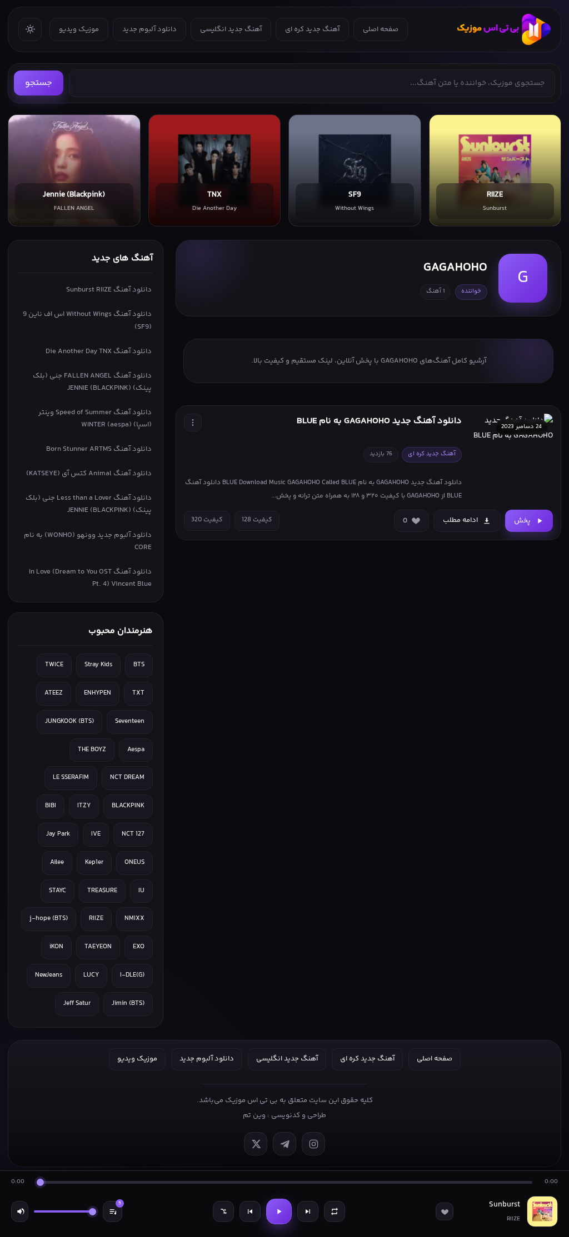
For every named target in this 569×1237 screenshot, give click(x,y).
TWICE (54, 665)
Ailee (57, 862)
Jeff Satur (77, 1003)
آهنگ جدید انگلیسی (231, 29)
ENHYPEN (97, 693)
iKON (56, 947)
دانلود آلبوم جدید (149, 29)
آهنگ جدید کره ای (312, 29)
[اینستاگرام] (313, 1143)
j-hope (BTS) (48, 918)
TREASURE (102, 891)
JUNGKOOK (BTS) (69, 721)
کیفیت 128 (257, 520)
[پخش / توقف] (279, 1211)
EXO (138, 947)
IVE (96, 834)
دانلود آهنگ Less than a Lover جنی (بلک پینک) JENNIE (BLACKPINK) (89, 504)
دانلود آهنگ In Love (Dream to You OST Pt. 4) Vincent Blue (90, 578)
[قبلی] (250, 1211)
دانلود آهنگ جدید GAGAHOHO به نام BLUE (379, 421)
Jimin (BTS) (128, 1003)
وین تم (254, 1115)
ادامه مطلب (460, 520)
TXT (138, 693)
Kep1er (94, 862)
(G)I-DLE (132, 975)
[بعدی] (307, 1211)
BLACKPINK (128, 806)
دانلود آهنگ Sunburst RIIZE (109, 289)
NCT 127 (133, 834)
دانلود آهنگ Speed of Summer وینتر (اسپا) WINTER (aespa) (95, 418)
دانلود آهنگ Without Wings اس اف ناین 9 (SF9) (87, 320)
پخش (522, 520)
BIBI (50, 806)
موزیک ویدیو (79, 29)
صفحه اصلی (380, 29)
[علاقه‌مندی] (444, 1211)
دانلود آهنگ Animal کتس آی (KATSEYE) (89, 473)
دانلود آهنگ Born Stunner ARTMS (99, 449)
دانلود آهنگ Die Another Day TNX (99, 351)
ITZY (84, 806)
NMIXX (134, 918)
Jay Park (58, 834)
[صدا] (19, 1211)
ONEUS (134, 862)
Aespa (135, 750)
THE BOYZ (92, 750)
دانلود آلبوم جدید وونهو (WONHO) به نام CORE (88, 541)
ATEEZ (53, 693)
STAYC (57, 891)
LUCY (91, 975)
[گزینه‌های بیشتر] (193, 422)
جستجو (38, 83)
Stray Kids (98, 665)
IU (141, 891)
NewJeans (48, 975)
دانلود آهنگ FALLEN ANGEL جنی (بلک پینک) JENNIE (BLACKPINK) (92, 382)
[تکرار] (334, 1211)
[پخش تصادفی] (223, 1211)
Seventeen (129, 721)
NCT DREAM (127, 777)
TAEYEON (98, 947)
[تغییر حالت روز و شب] (30, 29)
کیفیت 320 (207, 520)
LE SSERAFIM (71, 777)
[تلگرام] (284, 1143)
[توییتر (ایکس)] (255, 1143)
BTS (138, 665)
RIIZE (96, 918)
